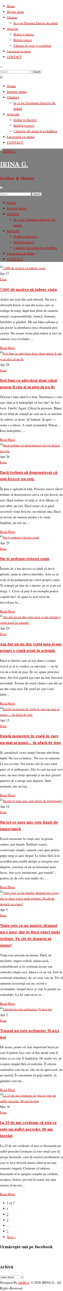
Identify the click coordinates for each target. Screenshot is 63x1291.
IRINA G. (14, 164)
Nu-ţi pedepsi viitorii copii (24, 558)
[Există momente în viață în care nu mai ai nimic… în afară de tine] (31, 714)
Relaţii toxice (22, 40)
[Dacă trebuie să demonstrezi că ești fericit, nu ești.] (31, 451)
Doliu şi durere (23, 34)
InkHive (23, 1282)
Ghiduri (12, 17)
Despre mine (15, 11)
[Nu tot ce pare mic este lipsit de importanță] (31, 801)
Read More (7, 347)
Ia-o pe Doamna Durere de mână (35, 23)
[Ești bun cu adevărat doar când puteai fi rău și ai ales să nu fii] (31, 359)
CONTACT (14, 57)
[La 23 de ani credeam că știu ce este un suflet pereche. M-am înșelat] (31, 1101)
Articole (12, 28)
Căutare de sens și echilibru (32, 45)
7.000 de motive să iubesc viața (28, 289)
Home (11, 6)
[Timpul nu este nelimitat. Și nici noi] (26, 1009)
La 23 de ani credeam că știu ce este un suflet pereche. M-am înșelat (28, 1129)
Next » (11, 1237)
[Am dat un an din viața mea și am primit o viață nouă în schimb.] (31, 622)
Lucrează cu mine (19, 51)
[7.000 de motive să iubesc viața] (22, 268)
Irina (3, 279)
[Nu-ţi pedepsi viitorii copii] (19, 537)
